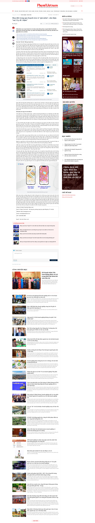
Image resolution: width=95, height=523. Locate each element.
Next (82, 118)
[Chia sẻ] (13, 40)
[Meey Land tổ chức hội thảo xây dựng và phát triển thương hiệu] (16, 234)
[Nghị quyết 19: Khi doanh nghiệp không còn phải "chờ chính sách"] (19, 321)
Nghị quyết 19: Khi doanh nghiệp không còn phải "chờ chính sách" (41, 318)
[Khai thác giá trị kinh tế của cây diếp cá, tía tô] (19, 454)
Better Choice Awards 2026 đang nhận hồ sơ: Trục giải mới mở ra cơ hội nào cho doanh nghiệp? (41, 462)
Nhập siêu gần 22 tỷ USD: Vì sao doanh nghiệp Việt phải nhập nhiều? (42, 372)
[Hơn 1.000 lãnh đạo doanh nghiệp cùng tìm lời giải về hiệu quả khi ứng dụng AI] (19, 310)
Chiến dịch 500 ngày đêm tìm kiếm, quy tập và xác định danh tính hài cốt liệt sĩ (72, 172)
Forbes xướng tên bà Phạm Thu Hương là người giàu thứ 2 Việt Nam (42, 350)
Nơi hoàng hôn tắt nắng (68, 26)
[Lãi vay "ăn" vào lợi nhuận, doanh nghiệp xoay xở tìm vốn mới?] (19, 410)
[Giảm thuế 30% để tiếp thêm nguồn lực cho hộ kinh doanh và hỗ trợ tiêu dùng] (19, 342)
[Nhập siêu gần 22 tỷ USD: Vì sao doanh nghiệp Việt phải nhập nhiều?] (19, 375)
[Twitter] (13, 37)
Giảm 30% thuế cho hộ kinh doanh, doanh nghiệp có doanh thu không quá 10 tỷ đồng (41, 429)
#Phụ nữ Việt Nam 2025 (67, 197)
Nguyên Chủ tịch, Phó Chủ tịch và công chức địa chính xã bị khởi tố (73, 155)
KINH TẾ (26, 11)
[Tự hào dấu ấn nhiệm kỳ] (67, 62)
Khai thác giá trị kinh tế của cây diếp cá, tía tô (39, 451)
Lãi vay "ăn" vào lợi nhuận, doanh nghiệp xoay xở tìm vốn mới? (43, 407)
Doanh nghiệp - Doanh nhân (26, 14)
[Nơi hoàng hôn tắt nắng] (73, 84)
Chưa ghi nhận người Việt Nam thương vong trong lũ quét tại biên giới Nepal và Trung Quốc (73, 23)
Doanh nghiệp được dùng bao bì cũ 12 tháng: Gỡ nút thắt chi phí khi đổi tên (42, 361)
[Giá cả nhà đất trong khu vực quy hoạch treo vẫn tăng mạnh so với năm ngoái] (37, 80)
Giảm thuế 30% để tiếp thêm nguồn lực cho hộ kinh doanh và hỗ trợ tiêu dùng (43, 339)
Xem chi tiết (67, 187)
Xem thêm (35, 520)
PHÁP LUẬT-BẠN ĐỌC (69, 11)
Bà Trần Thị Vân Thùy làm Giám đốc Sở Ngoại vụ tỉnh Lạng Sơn (73, 139)
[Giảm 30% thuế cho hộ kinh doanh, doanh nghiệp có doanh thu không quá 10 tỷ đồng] (19, 432)
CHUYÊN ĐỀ (75, 11)
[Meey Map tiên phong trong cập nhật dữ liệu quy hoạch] (37, 176)
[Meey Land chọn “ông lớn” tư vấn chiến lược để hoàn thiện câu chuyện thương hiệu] (16, 226)
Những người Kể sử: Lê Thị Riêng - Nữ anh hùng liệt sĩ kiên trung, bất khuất (72, 55)
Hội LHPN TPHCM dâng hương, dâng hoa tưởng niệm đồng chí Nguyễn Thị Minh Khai (73, 19)
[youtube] (25, 1)
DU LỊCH (52, 11)
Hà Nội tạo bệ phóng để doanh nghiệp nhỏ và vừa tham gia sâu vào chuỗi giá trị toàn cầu (42, 296)
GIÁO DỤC (48, 11)
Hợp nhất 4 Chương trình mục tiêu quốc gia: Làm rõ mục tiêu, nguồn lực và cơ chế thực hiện (42, 509)
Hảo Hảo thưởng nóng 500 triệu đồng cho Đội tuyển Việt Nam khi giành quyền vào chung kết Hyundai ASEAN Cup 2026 (42, 497)
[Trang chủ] (13, 11)
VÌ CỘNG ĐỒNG (62, 11)
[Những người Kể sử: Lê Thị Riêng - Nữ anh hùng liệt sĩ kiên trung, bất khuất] (73, 46)
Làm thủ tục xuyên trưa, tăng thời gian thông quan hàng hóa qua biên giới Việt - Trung (42, 484)
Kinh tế (18, 14)
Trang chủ (14, 14)
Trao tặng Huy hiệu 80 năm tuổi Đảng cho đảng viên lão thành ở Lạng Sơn (73, 160)
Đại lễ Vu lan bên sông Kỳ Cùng (69, 34)
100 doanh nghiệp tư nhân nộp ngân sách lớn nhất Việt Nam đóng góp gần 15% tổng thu (42, 440)
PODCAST (66, 76)
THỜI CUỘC (16, 11)
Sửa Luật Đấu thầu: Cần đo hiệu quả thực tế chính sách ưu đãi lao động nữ (73, 129)
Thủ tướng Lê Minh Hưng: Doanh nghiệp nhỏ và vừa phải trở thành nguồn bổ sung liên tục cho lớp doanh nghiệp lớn (42, 396)
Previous (63, 118)
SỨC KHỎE (36, 11)
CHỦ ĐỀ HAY (66, 192)
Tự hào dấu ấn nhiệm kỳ (66, 66)
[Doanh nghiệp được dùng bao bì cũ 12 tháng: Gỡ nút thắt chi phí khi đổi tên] (19, 364)
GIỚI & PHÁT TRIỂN (22, 11)
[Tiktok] (28, 1)
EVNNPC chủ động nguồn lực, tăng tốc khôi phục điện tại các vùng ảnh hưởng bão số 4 (42, 418)
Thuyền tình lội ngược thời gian (71, 94)
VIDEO (65, 38)
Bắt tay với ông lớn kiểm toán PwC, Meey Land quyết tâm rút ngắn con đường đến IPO (32, 39)
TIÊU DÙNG (41, 11)
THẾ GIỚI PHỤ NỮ (56, 11)
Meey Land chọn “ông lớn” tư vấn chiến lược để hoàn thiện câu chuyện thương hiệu (32, 34)
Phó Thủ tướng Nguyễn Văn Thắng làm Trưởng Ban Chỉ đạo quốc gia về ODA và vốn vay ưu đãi (42, 328)
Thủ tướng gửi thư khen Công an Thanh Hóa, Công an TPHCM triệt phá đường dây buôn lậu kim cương (72, 30)
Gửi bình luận (53, 260)
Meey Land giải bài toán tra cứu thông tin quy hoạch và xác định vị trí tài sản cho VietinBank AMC (34, 35)
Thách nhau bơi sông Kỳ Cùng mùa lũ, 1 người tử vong (73, 150)
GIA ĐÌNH (32, 11)
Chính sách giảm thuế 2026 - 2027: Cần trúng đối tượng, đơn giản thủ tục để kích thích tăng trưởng (42, 474)
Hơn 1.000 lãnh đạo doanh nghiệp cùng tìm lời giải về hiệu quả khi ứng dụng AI (41, 307)
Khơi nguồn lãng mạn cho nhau (71, 97)
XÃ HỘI (30, 11)
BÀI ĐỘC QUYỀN (69, 102)
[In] (13, 43)
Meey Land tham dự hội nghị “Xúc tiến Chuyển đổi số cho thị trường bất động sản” (31, 38)
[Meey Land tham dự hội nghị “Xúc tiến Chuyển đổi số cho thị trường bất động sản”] (16, 238)
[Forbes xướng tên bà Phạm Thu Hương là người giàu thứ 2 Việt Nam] (19, 353)
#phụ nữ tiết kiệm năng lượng (68, 195)
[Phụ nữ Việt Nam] (47, 6)
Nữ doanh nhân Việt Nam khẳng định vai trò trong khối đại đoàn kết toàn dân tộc (50, 275)
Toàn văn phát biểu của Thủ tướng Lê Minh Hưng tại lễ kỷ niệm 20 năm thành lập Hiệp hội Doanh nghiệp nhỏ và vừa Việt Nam (42, 384)
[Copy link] (13, 46)
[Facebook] (27, 1)
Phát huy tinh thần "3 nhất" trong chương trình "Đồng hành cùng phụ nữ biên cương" (78, 68)
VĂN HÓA (44, 11)
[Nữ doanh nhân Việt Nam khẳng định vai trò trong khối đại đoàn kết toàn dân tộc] (26, 280)
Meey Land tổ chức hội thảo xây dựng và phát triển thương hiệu (28, 36)
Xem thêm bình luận (16, 264)
